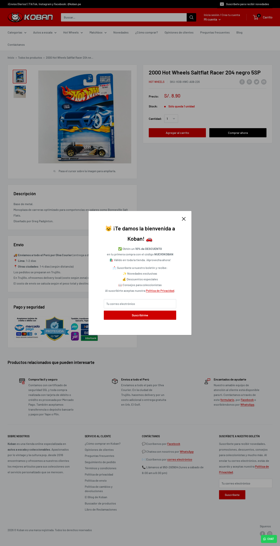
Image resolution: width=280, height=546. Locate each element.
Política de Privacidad (160, 290)
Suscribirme (140, 315)
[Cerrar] (184, 218)
